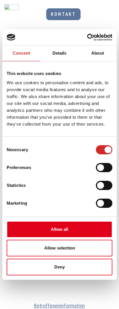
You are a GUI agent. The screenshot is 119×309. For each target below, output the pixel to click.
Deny (59, 266)
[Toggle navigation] (109, 14)
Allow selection (59, 247)
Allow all (59, 229)
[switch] (104, 167)
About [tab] (97, 53)
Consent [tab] (21, 53)
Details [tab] (60, 53)
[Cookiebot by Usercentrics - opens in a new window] (87, 37)
